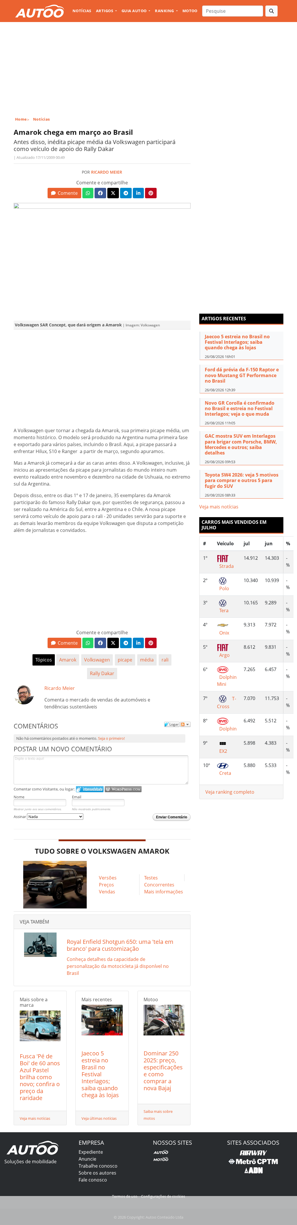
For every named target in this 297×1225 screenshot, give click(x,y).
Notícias (82, 10)
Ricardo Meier (106, 172)
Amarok (67, 660)
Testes (151, 878)
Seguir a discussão (185, 724)
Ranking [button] (165, 10)
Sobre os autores (97, 1173)
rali (165, 660)
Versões (108, 878)
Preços (106, 885)
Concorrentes (159, 885)
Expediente (91, 1152)
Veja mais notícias (35, 1118)
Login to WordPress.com (123, 789)
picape (125, 660)
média (147, 660)
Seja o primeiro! (111, 738)
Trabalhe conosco (98, 1166)
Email (76, 796)
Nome (19, 796)
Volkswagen (97, 660)
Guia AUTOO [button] (135, 10)
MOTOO (190, 10)
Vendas (107, 891)
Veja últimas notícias (99, 1118)
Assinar (20, 816)
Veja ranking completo (229, 792)
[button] (64, 193)
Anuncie (87, 1159)
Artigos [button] (105, 10)
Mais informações (163, 891)
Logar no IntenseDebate (90, 789)
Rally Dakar (102, 673)
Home (21, 119)
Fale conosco (93, 1180)
